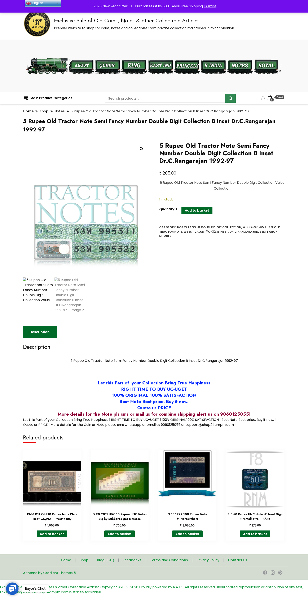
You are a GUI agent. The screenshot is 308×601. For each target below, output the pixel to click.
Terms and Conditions (169, 560)
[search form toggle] (281, 66)
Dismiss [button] (210, 6)
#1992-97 (250, 227)
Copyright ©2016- (115, 587)
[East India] (160, 57)
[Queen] (107, 57)
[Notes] (240, 57)
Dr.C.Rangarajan (243, 232)
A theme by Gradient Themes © (49, 572)
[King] (134, 57)
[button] (141, 149)
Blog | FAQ (105, 560)
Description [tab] (39, 332)
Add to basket (197, 210)
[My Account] (263, 97)
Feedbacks (132, 560)
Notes (182, 227)
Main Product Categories (51, 98)
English (37, 3)
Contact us (237, 560)
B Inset (222, 232)
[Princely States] (187, 57)
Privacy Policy (208, 560)
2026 (134, 587)
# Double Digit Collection (219, 227)
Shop (84, 560)
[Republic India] (213, 57)
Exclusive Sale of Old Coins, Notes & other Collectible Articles (126, 20)
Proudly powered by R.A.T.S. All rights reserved (177, 587)
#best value (194, 232)
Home (66, 560)
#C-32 (210, 232)
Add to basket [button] (52, 534)
